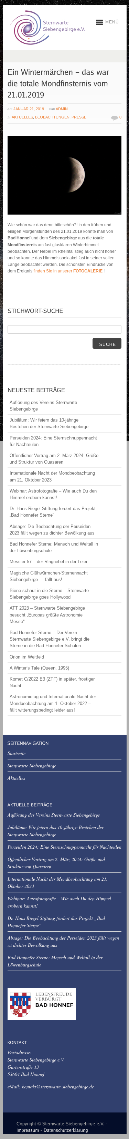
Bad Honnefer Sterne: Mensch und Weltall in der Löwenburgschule (54, 547)
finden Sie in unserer (68, 271)
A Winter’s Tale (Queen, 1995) (39, 668)
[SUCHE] (107, 343)
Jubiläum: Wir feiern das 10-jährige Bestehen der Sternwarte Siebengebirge (49, 423)
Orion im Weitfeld (27, 657)
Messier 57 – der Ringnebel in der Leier (48, 561)
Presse (79, 117)
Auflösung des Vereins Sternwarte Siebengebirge (43, 406)
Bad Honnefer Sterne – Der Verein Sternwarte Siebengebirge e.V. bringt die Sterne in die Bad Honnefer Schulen (49, 639)
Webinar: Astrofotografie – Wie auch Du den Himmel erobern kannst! (53, 494)
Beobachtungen (52, 117)
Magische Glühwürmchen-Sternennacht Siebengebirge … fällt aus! (49, 576)
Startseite (16, 753)
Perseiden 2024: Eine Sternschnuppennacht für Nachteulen (53, 441)
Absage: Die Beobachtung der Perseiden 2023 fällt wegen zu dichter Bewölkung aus (52, 530)
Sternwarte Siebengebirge (32, 765)
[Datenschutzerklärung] (66, 1129)
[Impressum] (28, 1129)
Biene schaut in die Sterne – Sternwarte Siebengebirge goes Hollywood (49, 594)
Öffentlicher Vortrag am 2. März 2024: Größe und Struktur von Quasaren (54, 459)
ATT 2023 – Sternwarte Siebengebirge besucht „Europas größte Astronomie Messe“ (47, 614)
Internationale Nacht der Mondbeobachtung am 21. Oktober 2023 (52, 476)
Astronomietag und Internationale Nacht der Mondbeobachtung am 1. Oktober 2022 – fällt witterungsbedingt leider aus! (53, 703)
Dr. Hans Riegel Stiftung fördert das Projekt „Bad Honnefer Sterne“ (53, 512)
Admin (62, 109)
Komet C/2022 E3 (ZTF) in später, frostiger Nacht (52, 682)
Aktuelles (22, 117)
